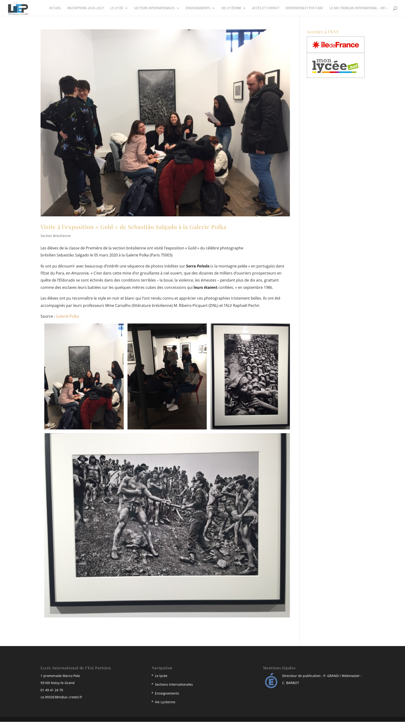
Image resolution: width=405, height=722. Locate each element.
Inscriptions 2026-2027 (85, 8)
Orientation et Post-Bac (304, 8)
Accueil (55, 8)
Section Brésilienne (56, 235)
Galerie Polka (67, 316)
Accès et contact (265, 8)
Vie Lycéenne (231, 8)
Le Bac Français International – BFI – (359, 8)
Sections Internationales (154, 8)
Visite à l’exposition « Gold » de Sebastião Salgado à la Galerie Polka (133, 226)
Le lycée (116, 8)
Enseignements (198, 8)
